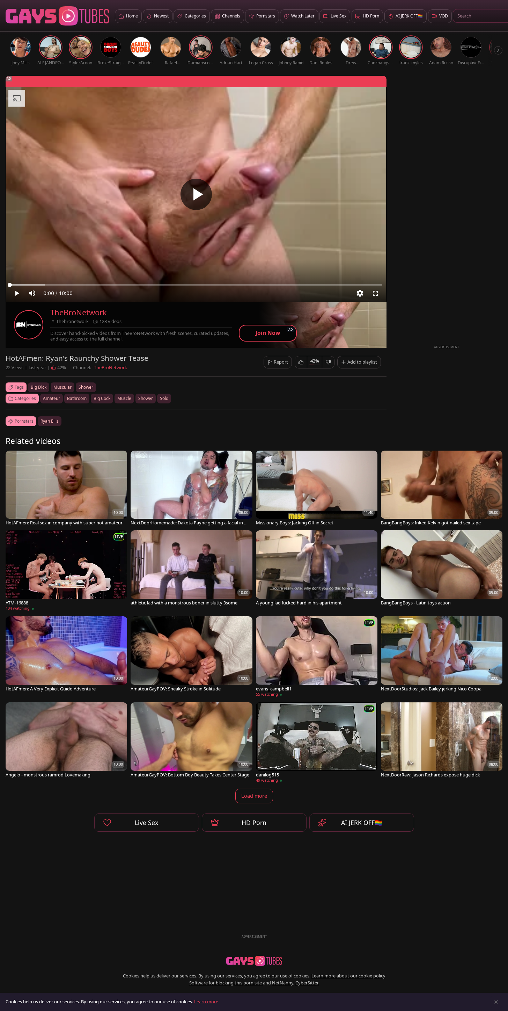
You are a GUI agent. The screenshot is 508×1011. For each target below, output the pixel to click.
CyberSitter (307, 983)
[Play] (196, 194)
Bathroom (77, 398)
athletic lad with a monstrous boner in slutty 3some (184, 602)
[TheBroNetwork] (28, 324)
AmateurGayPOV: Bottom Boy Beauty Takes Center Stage (190, 774)
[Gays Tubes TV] (254, 961)
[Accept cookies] (496, 1002)
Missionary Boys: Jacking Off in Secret (294, 522)
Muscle (124, 398)
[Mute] (32, 293)
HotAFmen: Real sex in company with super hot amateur (64, 522)
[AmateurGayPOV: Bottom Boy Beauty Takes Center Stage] (191, 740)
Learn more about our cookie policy (348, 976)
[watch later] (14, 459)
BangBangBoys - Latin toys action (416, 602)
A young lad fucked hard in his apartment (299, 602)
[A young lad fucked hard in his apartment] (316, 568)
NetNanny (282, 983)
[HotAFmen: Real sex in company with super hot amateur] (66, 489)
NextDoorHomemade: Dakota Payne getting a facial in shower (190, 522)
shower (86, 387)
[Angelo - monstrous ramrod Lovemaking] (66, 740)
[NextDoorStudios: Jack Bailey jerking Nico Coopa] (441, 654)
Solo (164, 398)
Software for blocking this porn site (226, 983)
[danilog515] (316, 743)
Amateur (51, 398)
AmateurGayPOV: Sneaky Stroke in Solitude (176, 688)
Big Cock (102, 398)
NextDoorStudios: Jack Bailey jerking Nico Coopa (431, 688)
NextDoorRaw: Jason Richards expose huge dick (430, 774)
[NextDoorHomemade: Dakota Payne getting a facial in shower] (191, 489)
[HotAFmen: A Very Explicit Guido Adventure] (66, 654)
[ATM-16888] (66, 571)
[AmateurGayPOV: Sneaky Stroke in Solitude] (191, 654)
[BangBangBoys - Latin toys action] (441, 568)
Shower (145, 398)
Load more (254, 796)
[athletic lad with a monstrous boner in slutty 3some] (191, 568)
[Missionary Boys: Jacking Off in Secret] (316, 489)
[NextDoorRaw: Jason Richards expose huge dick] (441, 740)
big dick (38, 387)
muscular (62, 387)
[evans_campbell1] (316, 657)
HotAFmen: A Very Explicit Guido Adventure (51, 688)
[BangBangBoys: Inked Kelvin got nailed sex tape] (441, 489)
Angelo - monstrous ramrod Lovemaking (48, 774)
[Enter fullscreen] (375, 293)
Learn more (206, 1001)
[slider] (196, 285)
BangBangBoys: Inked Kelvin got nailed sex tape (431, 522)
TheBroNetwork (78, 312)
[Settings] (360, 293)
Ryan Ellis (50, 421)
